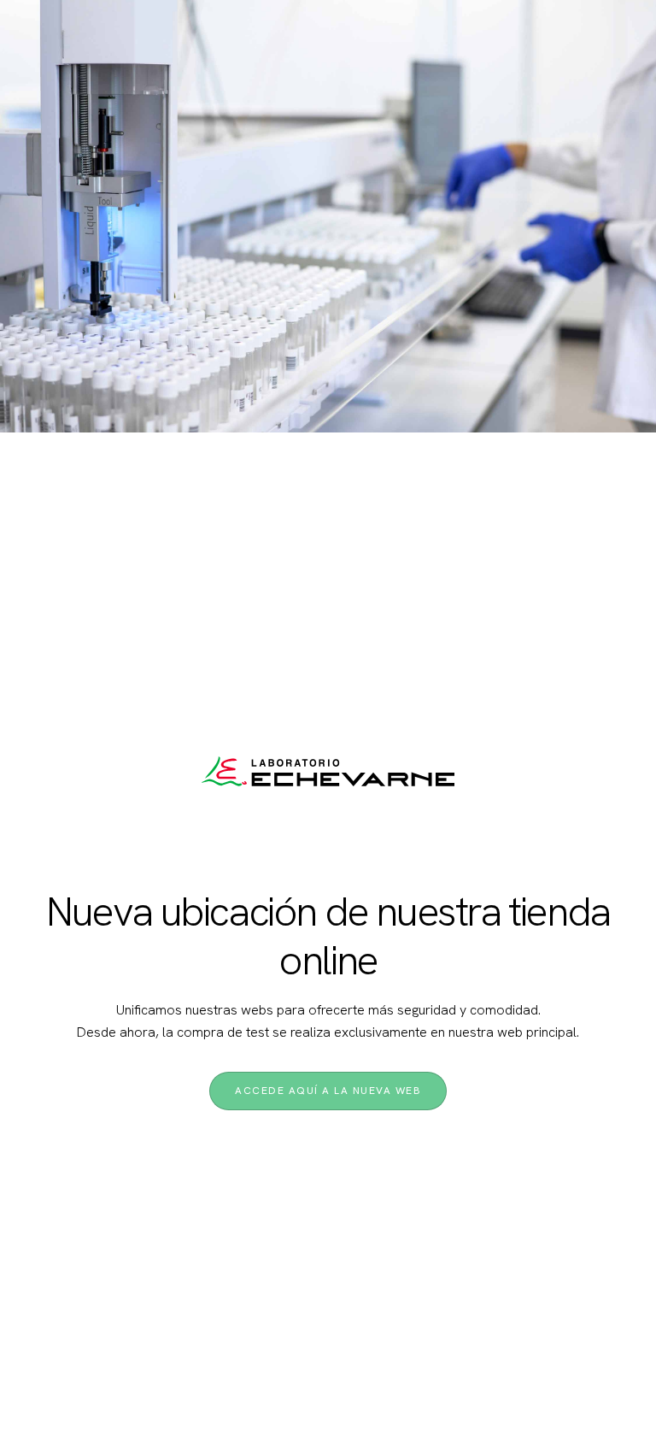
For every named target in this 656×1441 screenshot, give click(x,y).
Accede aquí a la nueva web (328, 1090)
